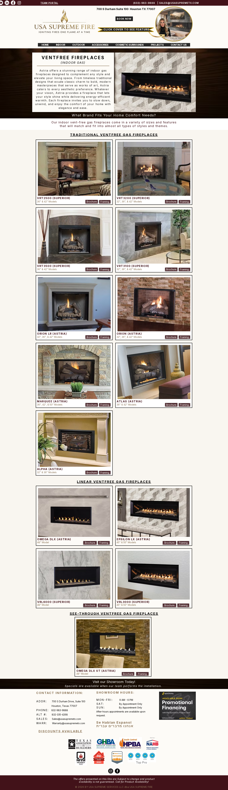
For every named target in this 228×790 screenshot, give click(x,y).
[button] (60, 45)
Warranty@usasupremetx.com (68, 723)
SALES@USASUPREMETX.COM (179, 3)
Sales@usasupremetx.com (66, 718)
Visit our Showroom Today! (114, 682)
